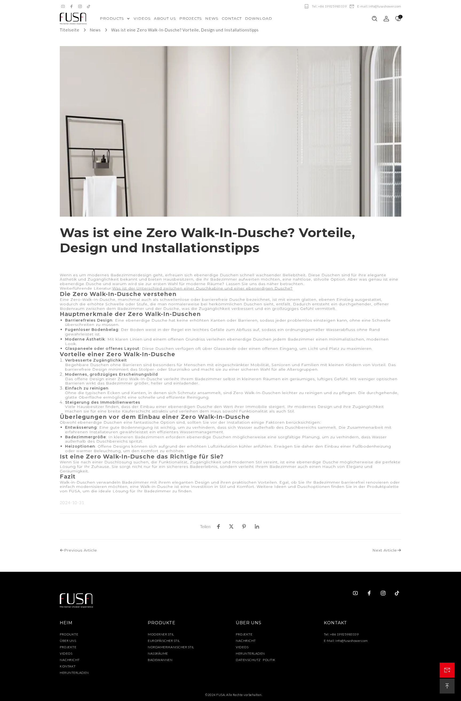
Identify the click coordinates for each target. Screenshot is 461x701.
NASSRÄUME (158, 653)
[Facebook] (71, 6)
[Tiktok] (88, 6)
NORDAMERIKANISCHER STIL (171, 647)
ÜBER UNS (68, 641)
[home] (73, 19)
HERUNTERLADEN (74, 673)
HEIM (66, 622)
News (95, 29)
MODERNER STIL (161, 634)
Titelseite (70, 29)
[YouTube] (63, 6)
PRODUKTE (69, 634)
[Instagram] (80, 6)
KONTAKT (68, 666)
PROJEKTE (68, 647)
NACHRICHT (70, 660)
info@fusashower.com (351, 641)
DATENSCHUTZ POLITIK (256, 660)
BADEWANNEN (160, 660)
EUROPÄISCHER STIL (164, 641)
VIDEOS (66, 653)
